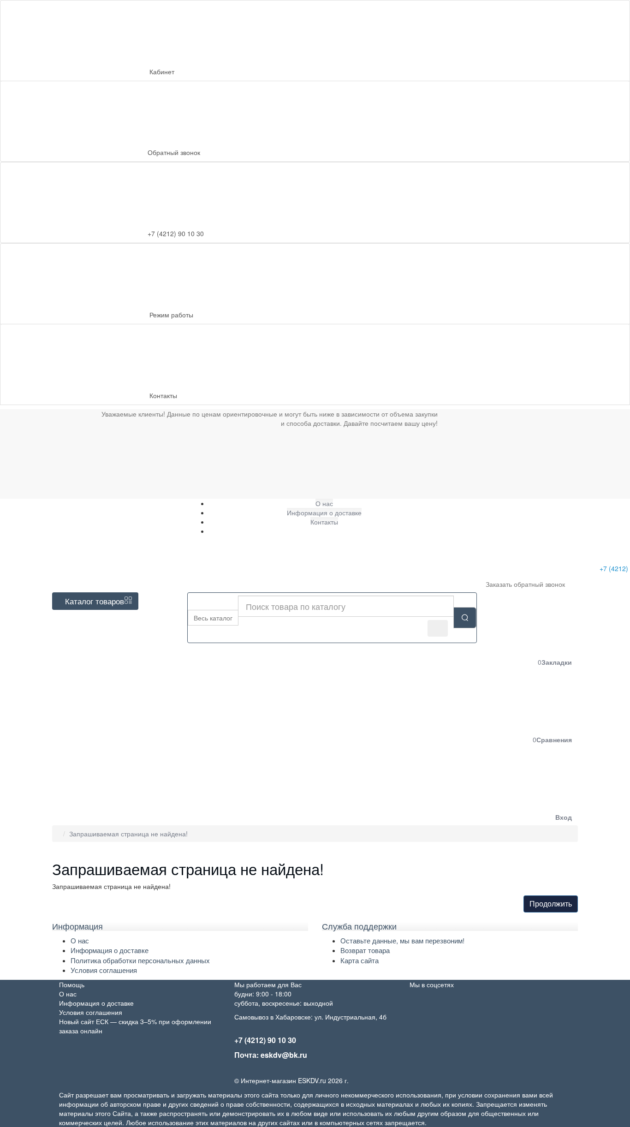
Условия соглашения (104, 970)
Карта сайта (359, 960)
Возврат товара (365, 950)
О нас (80, 940)
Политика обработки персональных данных (140, 960)
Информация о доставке (110, 950)
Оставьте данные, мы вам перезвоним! (402, 940)
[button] (494, 786)
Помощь (71, 984)
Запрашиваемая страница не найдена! (128, 833)
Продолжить (550, 903)
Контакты (163, 395)
